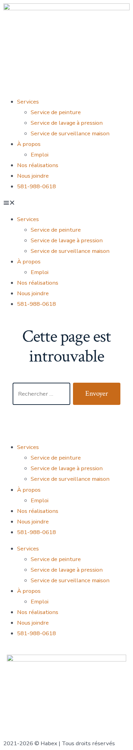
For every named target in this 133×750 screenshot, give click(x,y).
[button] (66, 202)
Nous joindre (33, 176)
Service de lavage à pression (67, 123)
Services (28, 102)
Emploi (39, 155)
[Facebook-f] (11, 417)
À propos (29, 144)
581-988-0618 (36, 186)
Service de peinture (56, 112)
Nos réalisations (37, 165)
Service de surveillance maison (70, 133)
